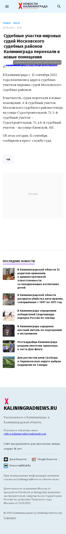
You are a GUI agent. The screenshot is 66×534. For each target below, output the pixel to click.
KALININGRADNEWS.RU (30, 408)
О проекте (10, 517)
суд (8, 159)
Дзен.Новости (18, 459)
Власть (16, 22)
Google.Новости (47, 459)
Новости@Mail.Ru (20, 465)
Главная (7, 22)
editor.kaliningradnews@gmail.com (25, 433)
